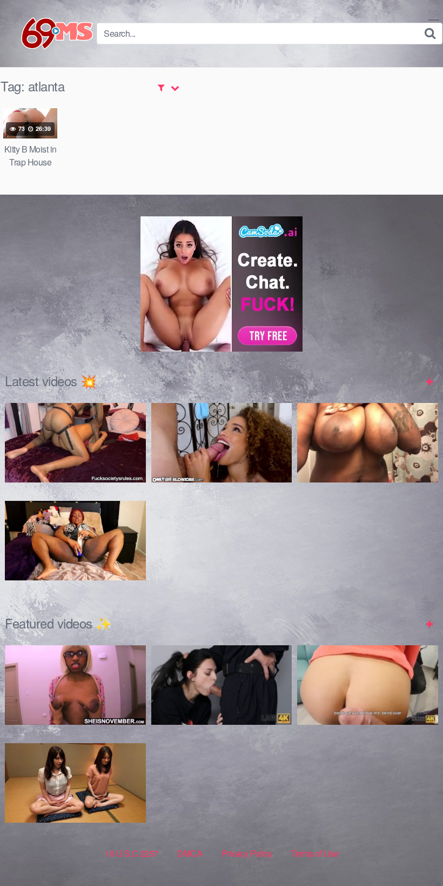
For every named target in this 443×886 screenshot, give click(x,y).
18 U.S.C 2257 (131, 853)
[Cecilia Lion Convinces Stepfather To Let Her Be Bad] (221, 442)
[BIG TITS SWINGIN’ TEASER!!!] (367, 442)
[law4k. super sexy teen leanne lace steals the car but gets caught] (221, 685)
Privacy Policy (247, 853)
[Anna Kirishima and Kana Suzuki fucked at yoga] (75, 783)
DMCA (189, 853)
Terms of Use (314, 853)
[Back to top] (413, 851)
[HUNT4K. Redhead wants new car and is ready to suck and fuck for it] (367, 685)
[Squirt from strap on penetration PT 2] (75, 442)
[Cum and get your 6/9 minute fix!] (49, 33)
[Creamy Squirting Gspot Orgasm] (75, 540)
